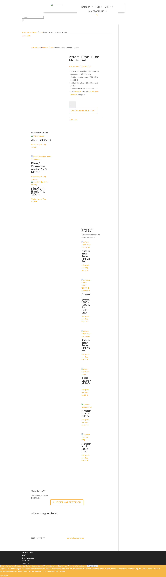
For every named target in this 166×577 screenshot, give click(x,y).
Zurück (25, 32)
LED (28, 36)
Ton (97, 7)
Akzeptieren (92, 566)
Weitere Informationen (77, 566)
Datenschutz (28, 558)
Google (25, 563)
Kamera (85, 7)
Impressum (27, 552)
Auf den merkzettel (83, 110)
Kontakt (26, 561)
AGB (24, 555)
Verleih (35, 32)
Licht (107, 7)
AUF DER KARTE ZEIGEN (67, 502)
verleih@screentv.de (75, 538)
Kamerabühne (96, 11)
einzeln (78, 92)
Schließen (4, 576)
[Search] (23, 20)
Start (30, 32)
